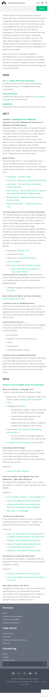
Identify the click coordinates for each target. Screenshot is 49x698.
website (22, 406)
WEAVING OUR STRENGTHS (24, 119)
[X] (19, 673)
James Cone (16, 265)
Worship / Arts (8, 660)
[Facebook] (13, 673)
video (21, 254)
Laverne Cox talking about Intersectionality (23, 500)
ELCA (5, 613)
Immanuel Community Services (15, 640)
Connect (6, 657)
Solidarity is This (23, 250)
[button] (39, 3)
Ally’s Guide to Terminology (17, 511)
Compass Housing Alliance (13, 616)
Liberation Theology (33, 265)
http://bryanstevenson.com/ (14, 299)
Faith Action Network (11, 623)
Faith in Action (8, 633)
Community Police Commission (19, 442)
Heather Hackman (14, 261)
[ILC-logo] (4, 3)
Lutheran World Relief (11, 619)
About (5, 654)
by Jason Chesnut (24, 540)
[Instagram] (24, 673)
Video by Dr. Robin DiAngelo (18, 471)
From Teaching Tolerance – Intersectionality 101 (26, 497)
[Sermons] (36, 673)
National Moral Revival (27, 258)
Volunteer (6, 636)
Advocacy (6, 643)
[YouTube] (30, 673)
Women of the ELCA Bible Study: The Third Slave (23, 385)
